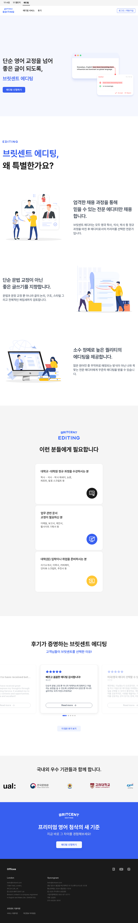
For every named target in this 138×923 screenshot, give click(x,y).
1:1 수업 (7, 2)
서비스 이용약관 (12, 913)
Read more (67, 705)
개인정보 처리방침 (29, 913)
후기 (40, 10)
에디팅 (26, 2)
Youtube (121, 869)
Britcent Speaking (114, 869)
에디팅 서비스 (29, 10)
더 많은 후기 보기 (69, 728)
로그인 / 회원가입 (126, 10)
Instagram (129, 869)
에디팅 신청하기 (14, 89)
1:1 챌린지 (16, 2)
